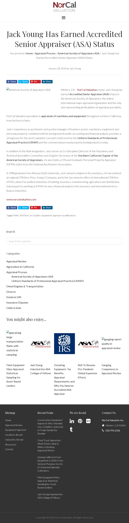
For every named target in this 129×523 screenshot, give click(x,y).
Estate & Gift (13, 297)
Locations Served (14, 434)
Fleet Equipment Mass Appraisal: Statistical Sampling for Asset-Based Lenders (15, 375)
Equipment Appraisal (15, 429)
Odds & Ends (13, 307)
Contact (9, 449)
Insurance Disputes (17, 302)
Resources (10, 444)
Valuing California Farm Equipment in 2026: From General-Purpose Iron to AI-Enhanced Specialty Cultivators (50, 464)
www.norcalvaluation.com (21, 199)
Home (8, 420)
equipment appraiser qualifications (58, 215)
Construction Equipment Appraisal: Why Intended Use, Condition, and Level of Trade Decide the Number (50, 427)
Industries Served (14, 439)
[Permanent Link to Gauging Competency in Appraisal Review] (112, 344)
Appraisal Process (16, 272)
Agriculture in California (20, 266)
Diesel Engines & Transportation (24, 286)
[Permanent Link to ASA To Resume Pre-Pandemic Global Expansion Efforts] (88, 344)
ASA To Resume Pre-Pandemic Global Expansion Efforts (87, 371)
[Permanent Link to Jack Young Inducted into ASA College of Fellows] (40, 344)
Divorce (11, 291)
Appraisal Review (16, 261)
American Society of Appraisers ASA (32, 276)
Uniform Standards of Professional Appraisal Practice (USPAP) (47, 280)
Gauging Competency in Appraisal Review (111, 369)
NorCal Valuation (64, 7)
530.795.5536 (112, 430)
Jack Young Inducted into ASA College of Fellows (40, 369)
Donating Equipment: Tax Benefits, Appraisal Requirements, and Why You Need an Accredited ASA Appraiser (64, 379)
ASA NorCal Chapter (30, 215)
